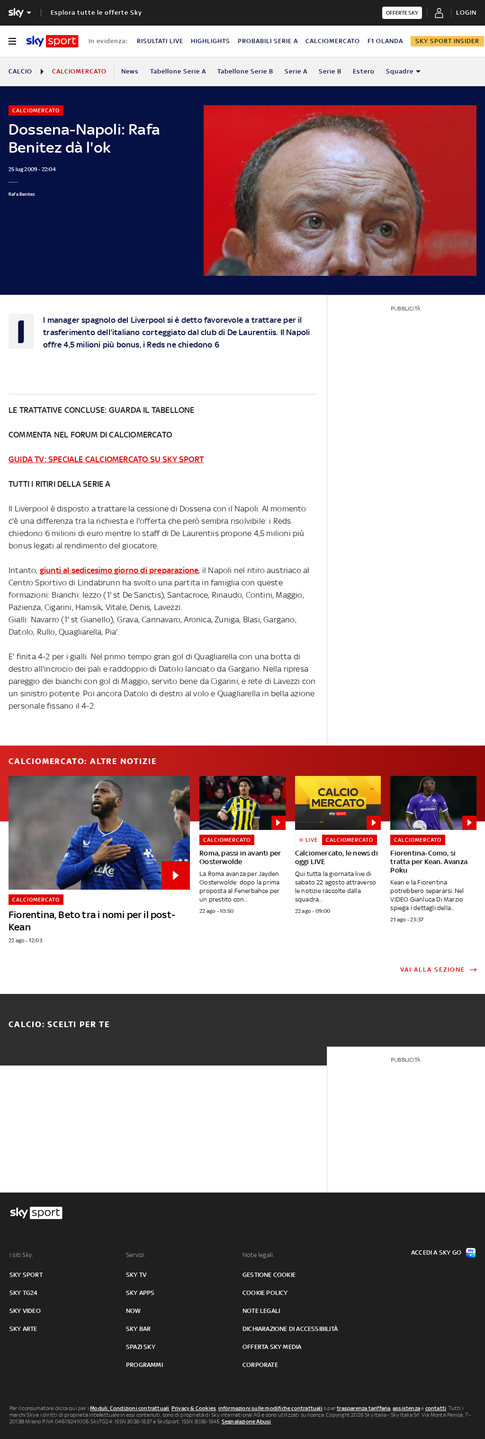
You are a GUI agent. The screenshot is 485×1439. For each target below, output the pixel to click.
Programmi (144, 1364)
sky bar (138, 1328)
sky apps (140, 1292)
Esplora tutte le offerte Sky (96, 12)
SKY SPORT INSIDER (447, 41)
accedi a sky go (436, 1252)
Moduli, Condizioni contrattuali (129, 1408)
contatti (436, 1408)
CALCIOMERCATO (332, 41)
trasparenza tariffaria (363, 1408)
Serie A (296, 71)
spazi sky (140, 1346)
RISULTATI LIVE (160, 41)
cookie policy (265, 1292)
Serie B (330, 71)
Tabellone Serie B (245, 71)
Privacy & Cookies (193, 1408)
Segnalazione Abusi (246, 1421)
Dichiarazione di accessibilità (290, 1328)
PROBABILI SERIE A (268, 41)
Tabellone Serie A (178, 71)
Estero (364, 71)
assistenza (406, 1408)
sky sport (26, 1274)
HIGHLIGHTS (210, 41)
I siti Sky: (21, 1254)
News (130, 71)
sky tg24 (23, 1292)
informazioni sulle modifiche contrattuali (270, 1408)
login (466, 12)
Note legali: (258, 1254)
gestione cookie (269, 1274)
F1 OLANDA (385, 41)
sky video (25, 1310)
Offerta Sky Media (271, 1346)
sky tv (136, 1274)
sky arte (23, 1328)
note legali (261, 1310)
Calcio (20, 71)
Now (133, 1310)
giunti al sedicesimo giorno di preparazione (119, 570)
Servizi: (136, 1254)
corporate (260, 1364)
